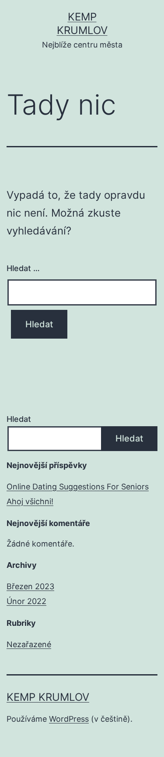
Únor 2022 (26, 601)
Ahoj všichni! (30, 501)
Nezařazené (29, 644)
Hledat (19, 419)
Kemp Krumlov (48, 697)
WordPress (69, 718)
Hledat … (23, 268)
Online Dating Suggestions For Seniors (78, 486)
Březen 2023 (30, 586)
